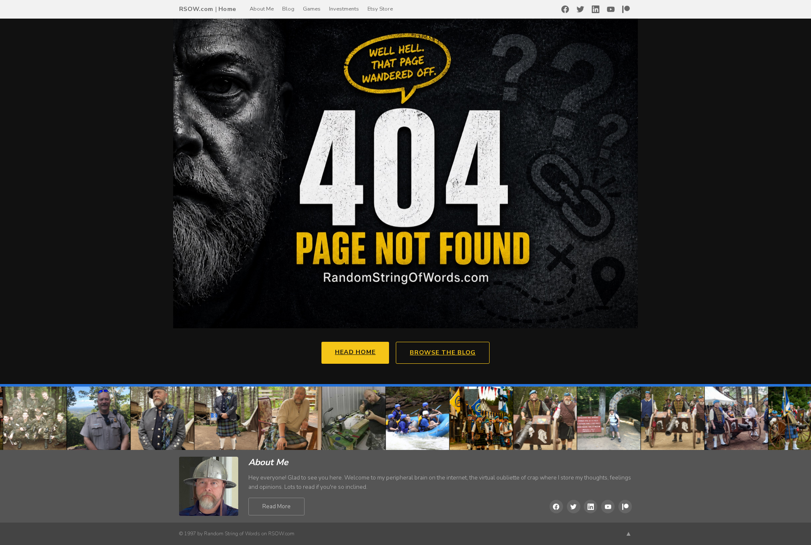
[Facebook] (565, 9)
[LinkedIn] (595, 9)
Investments (344, 9)
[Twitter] (580, 9)
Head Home (355, 352)
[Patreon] (626, 9)
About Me (262, 9)
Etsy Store (380, 9)
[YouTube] (611, 9)
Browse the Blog (443, 352)
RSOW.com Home (207, 9)
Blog (288, 9)
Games (312, 9)
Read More (276, 506)
